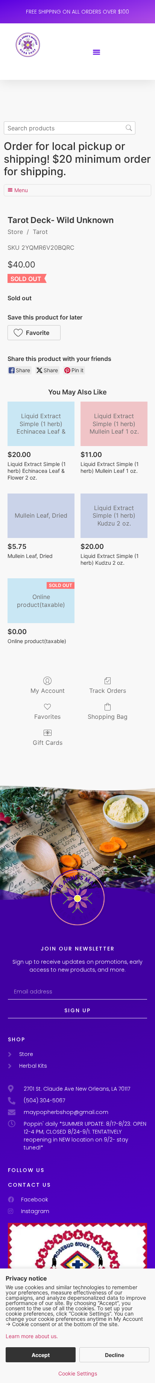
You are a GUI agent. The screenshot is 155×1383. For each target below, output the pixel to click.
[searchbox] (69, 127)
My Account (47, 690)
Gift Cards (47, 742)
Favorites (47, 716)
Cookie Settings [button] (77, 1373)
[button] (97, 52)
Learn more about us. (32, 1336)
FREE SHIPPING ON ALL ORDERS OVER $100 (77, 11)
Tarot (40, 231)
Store (15, 231)
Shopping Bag (108, 716)
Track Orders (107, 690)
